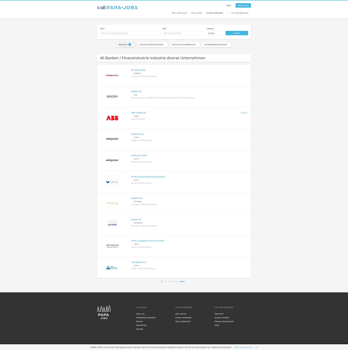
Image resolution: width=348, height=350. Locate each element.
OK (256, 347)
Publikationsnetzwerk (146, 317)
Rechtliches (141, 325)
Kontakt (139, 329)
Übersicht (219, 313)
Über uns (140, 313)
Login (228, 5)
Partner (139, 321)
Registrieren (243, 5)
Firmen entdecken (215, 13)
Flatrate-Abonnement (224, 321)
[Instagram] (107, 325)
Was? (102, 28)
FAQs (217, 325)
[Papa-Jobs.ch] (117, 7)
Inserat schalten (222, 317)
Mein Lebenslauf (179, 13)
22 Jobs (244, 112)
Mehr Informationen (243, 347)
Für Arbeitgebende (239, 13)
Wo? (164, 28)
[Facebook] (99, 325)
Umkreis (210, 28)
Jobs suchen (196, 13)
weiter (182, 281)
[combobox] (130, 33)
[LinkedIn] (103, 325)
